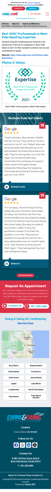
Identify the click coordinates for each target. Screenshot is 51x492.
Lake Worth (36, 384)
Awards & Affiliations (31, 24)
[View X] (35, 445)
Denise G (15, 263)
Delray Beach (13, 372)
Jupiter (14, 384)
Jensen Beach (36, 378)
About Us (15, 24)
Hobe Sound (14, 378)
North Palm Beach (36, 390)
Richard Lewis (18, 186)
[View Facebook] (16, 445)
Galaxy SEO (30, 484)
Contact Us (18, 8)
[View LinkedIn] (29, 445)
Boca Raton (13, 366)
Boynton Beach (36, 366)
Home (6, 24)
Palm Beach (14, 397)
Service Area (25, 323)
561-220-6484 (35, 14)
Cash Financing (29, 5)
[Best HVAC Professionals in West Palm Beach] (25, 85)
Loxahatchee (14, 390)
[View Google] (22, 445)
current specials (34, 2)
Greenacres (36, 372)
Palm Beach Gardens (36, 397)
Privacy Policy (24, 475)
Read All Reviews (25, 275)
